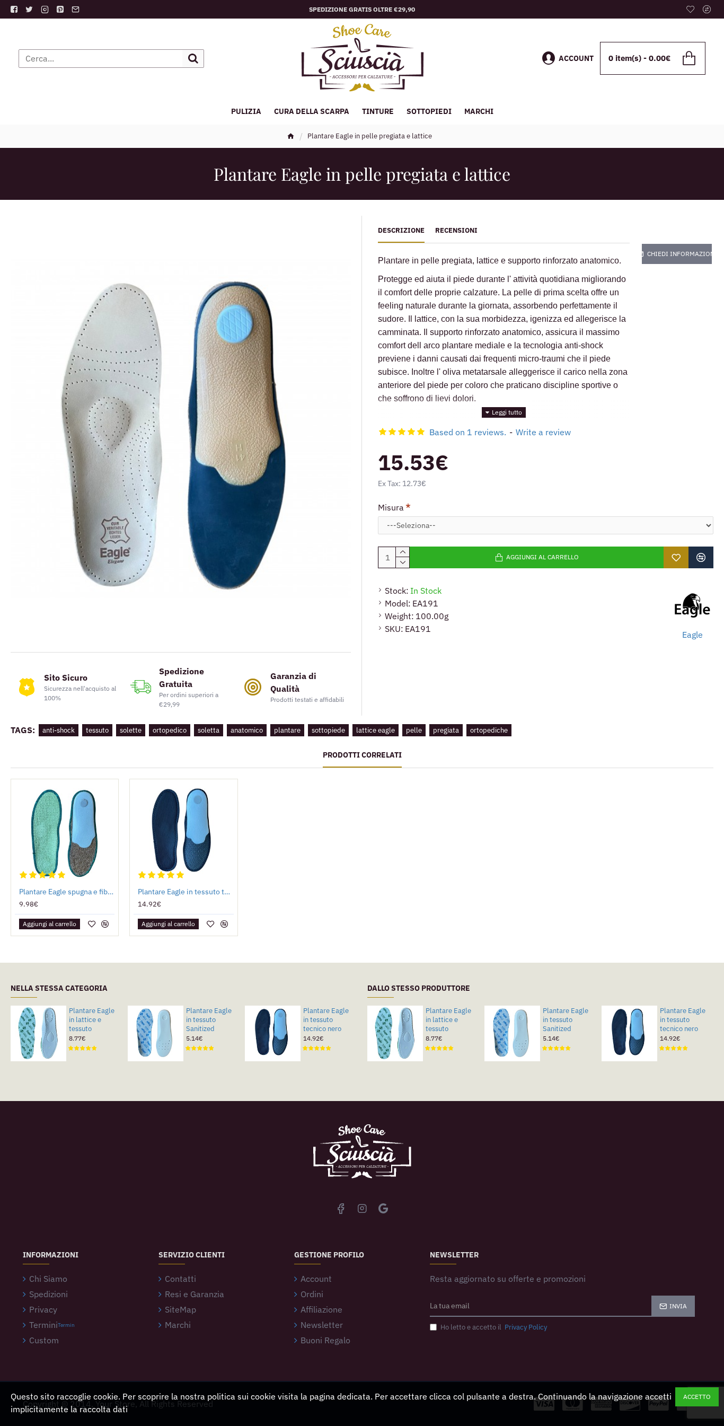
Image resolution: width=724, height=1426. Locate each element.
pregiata (446, 730)
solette (131, 730)
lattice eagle (375, 730)
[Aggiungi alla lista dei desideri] (676, 557)
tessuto (97, 730)
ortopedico (170, 730)
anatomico (247, 730)
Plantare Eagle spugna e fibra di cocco (66, 891)
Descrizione (401, 230)
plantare (287, 730)
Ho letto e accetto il (493, 1327)
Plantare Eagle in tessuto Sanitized (209, 1020)
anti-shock (58, 730)
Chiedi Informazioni (679, 254)
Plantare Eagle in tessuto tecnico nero (185, 891)
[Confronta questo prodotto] (700, 557)
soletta (208, 730)
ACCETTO (697, 1397)
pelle (414, 730)
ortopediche (489, 730)
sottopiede (328, 730)
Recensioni (456, 230)
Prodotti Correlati (362, 755)
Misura (391, 507)
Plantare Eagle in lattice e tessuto (91, 1020)
